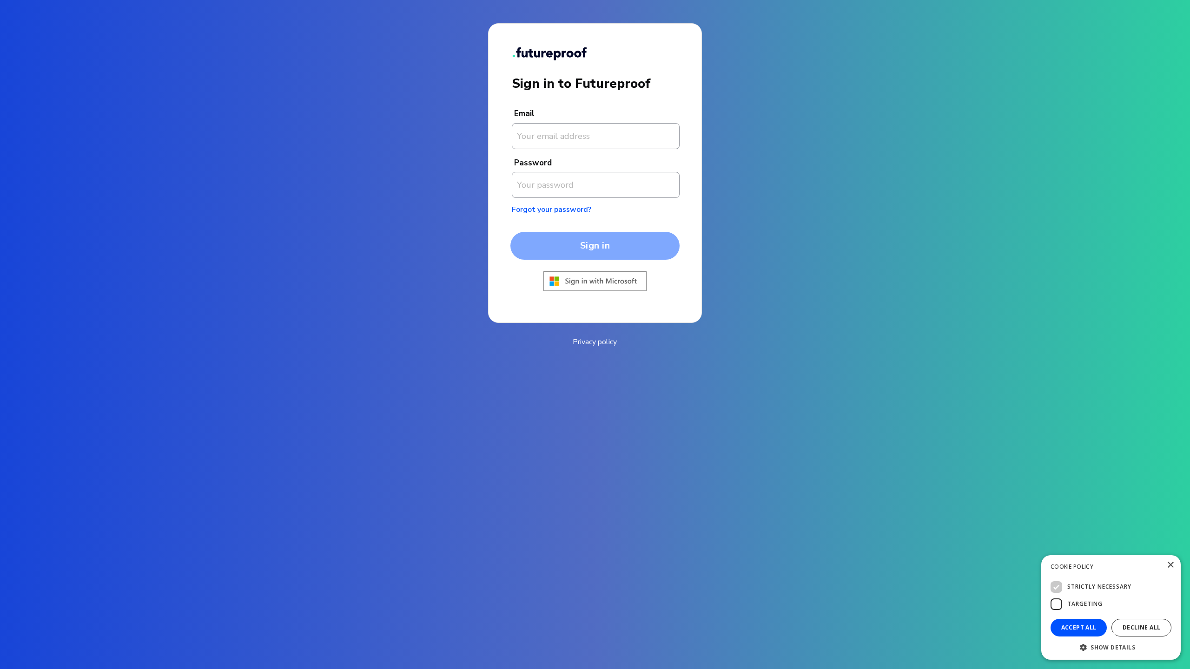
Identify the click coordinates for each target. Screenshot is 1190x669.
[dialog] (1111, 607)
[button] (1111, 646)
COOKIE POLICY (1072, 567)
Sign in (595, 245)
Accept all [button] (1079, 627)
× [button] (1170, 565)
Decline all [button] (1141, 627)
